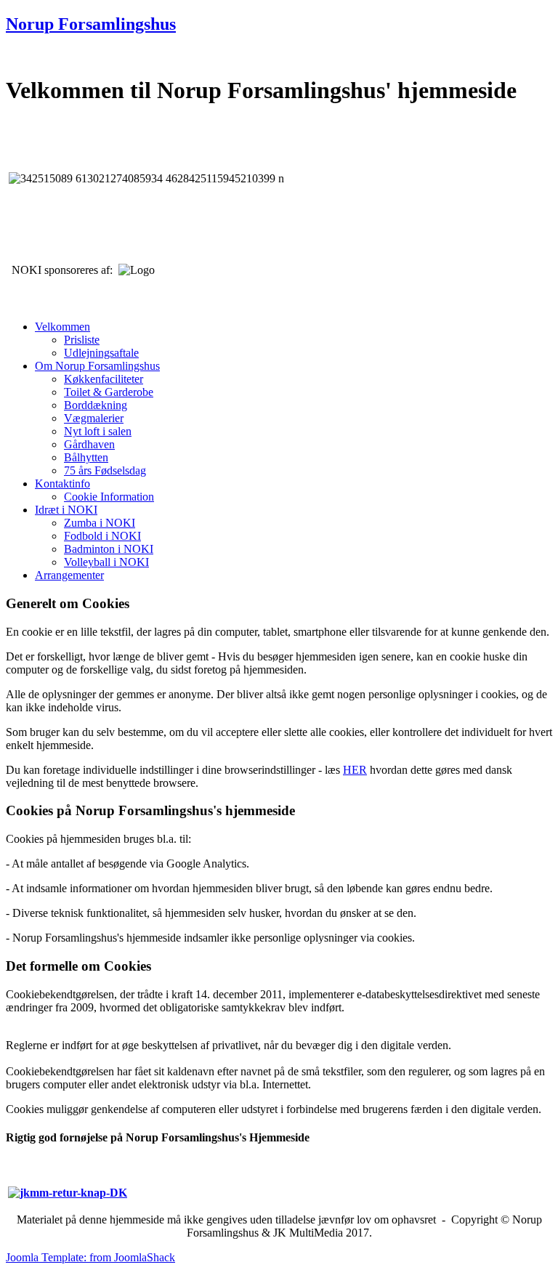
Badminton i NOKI (108, 549)
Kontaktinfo (62, 483)
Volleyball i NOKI (106, 562)
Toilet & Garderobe (108, 392)
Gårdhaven (89, 444)
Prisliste (82, 339)
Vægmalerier (94, 418)
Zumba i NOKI (99, 523)
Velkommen (62, 326)
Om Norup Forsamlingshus (97, 366)
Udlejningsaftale (101, 353)
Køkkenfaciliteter (103, 379)
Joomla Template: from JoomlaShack (90, 1257)
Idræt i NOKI (66, 509)
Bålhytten (86, 457)
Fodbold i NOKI (102, 536)
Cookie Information (109, 496)
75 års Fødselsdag (105, 470)
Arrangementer (69, 575)
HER (355, 770)
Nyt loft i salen (98, 431)
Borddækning (95, 405)
